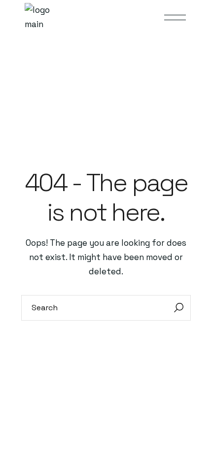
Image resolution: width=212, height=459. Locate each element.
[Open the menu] (175, 17)
